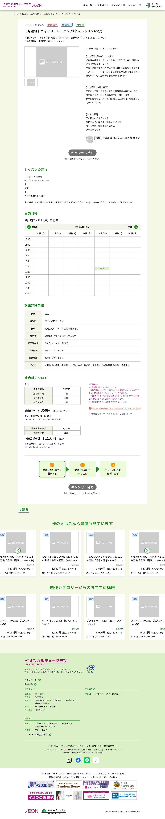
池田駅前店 (52, 723)
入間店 (38, 697)
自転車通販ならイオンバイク (79, 773)
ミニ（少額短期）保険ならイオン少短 (108, 773)
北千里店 (39, 723)
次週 (130, 227)
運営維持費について (97, 414)
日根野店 (66, 723)
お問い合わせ (108, 746)
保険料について (125, 414)
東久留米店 (40, 706)
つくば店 (39, 694)
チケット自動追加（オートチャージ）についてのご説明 (116, 408)
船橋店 (69, 700)
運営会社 (99, 752)
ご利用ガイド (72, 746)
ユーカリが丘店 (42, 700)
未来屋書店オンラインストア (53, 773)
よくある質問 (90, 746)
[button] (17, 550)
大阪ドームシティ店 (44, 726)
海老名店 (23, 14)
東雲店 (52, 706)
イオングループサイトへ (53, 749)
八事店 (99, 694)
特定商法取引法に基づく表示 (80, 749)
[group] (60, 553)
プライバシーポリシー (113, 749)
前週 (35, 227)
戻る (25, 509)
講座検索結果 (34, 14)
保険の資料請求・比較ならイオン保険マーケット (68, 777)
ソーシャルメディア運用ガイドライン (77, 752)
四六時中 (113, 777)
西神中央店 (40, 730)
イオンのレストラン (99, 777)
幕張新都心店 (41, 703)
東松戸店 (57, 700)
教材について (112, 414)
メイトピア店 (112, 694)
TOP (14, 14)
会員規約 (97, 749)
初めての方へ (54, 746)
